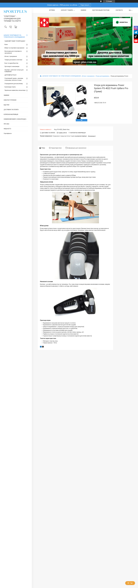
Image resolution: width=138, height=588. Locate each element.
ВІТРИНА (52, 10)
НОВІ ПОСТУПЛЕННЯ (10, 100)
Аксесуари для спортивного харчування (13, 52)
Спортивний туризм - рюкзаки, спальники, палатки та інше (14, 79)
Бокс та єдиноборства (11, 63)
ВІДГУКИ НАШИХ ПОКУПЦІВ (100, 10)
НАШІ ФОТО (7, 128)
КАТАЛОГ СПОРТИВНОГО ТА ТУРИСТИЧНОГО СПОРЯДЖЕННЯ (14, 36)
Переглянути (84, 5)
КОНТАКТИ (119, 10)
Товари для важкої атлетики (13, 59)
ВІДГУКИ (6, 105)
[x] (43, 347)
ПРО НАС (6, 124)
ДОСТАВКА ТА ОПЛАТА (11, 109)
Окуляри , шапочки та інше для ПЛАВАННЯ (14, 70)
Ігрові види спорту (10, 87)
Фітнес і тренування (11, 56)
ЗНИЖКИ (6, 95)
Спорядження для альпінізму (14, 83)
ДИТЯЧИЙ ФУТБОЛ (10, 75)
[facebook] (41, 347)
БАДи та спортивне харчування (14, 48)
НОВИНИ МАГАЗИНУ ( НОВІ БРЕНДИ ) (15, 119)
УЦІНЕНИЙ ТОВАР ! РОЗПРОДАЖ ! (15, 41)
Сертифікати (8, 133)
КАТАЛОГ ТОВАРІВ (67, 10)
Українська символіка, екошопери (15, 90)
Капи (6, 44)
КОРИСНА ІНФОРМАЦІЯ (11, 114)
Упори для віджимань (102, 76)
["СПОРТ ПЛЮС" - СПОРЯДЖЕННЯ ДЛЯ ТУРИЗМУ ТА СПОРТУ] (16, 11)
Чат (131, 583)
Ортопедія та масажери (12, 66)
